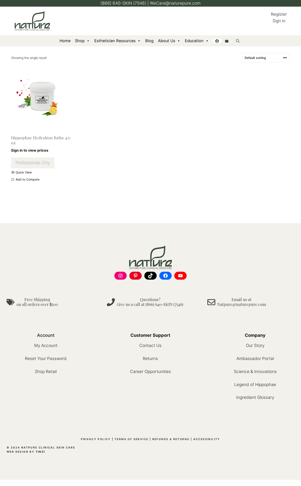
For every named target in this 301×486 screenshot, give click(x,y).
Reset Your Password (46, 358)
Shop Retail (46, 371)
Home (65, 40)
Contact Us (150, 345)
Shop (80, 40)
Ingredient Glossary (255, 397)
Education (194, 40)
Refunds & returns (171, 439)
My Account (46, 345)
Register (279, 14)
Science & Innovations (255, 371)
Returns (150, 358)
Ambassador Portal (255, 358)
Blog (149, 40)
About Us (166, 40)
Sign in (279, 20)
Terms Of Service (131, 439)
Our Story (255, 345)
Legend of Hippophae (255, 384)
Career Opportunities (150, 371)
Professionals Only (32, 162)
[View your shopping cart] (227, 40)
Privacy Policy (96, 439)
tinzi (40, 451)
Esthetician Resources (115, 40)
